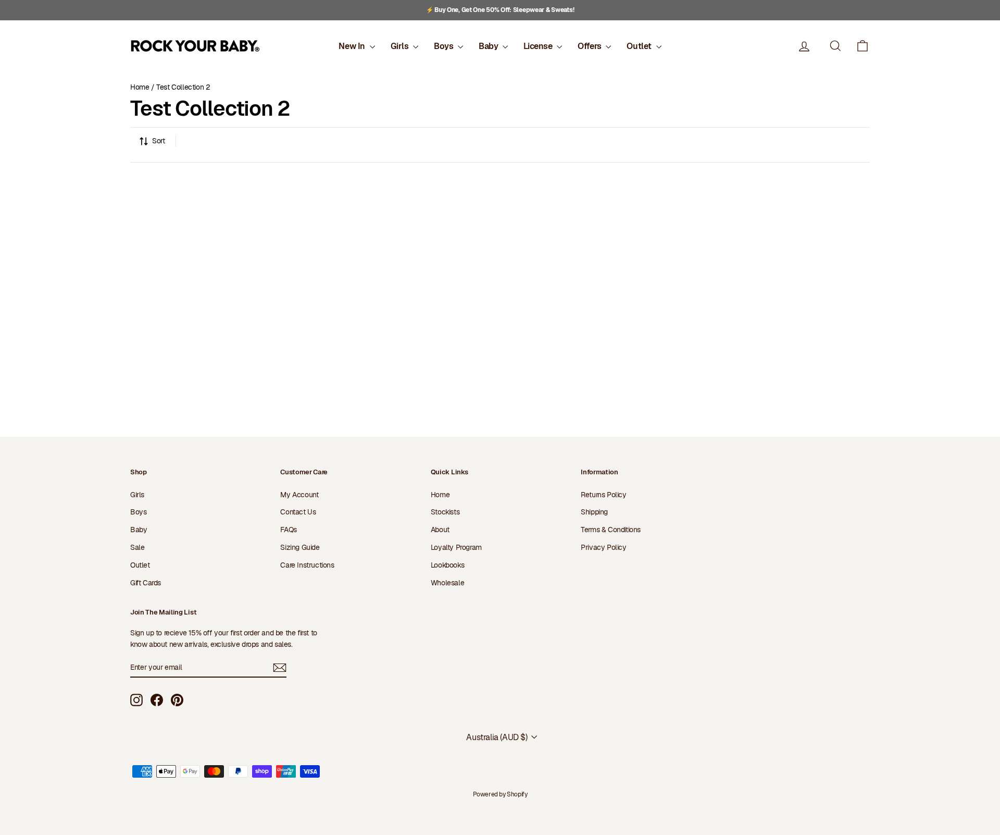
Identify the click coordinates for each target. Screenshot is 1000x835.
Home (139, 87)
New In (353, 46)
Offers (590, 46)
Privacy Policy (603, 547)
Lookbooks (447, 565)
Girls (401, 46)
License (538, 46)
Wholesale (447, 582)
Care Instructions (307, 565)
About (440, 529)
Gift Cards (145, 582)
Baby (489, 46)
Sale (137, 547)
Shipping (594, 512)
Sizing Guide (299, 547)
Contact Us (298, 512)
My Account (299, 494)
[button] (862, 46)
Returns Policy (603, 494)
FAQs (288, 529)
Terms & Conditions (611, 529)
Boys (444, 46)
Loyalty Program (456, 547)
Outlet (640, 46)
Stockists (445, 512)
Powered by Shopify (500, 794)
